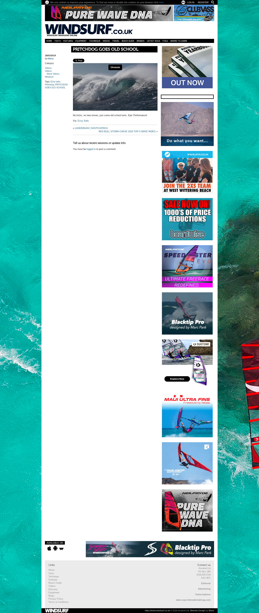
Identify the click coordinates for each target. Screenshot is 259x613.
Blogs (51, 595)
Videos (106, 41)
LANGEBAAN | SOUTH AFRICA (91, 128)
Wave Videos (53, 74)
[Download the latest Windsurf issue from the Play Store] (55, 548)
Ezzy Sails (83, 120)
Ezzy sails (55, 81)
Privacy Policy (55, 599)
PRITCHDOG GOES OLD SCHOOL (105, 49)
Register (203, 2)
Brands (140, 41)
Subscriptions (203, 594)
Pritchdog (49, 84)
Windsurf (49, 77)
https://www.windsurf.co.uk (157, 610)
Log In (190, 2)
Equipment (81, 41)
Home (49, 41)
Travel (115, 41)
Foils (165, 41)
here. (161, 2)
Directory (53, 589)
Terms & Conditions (58, 602)
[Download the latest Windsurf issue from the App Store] (49, 548)
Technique (94, 41)
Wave (211, 610)
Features (68, 41)
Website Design (197, 610)
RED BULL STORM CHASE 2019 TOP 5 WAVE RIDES (127, 131)
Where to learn (178, 41)
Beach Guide (128, 41)
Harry (51, 58)
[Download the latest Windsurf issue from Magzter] (61, 548)
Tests (57, 41)
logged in (91, 149)
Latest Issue (153, 41)
